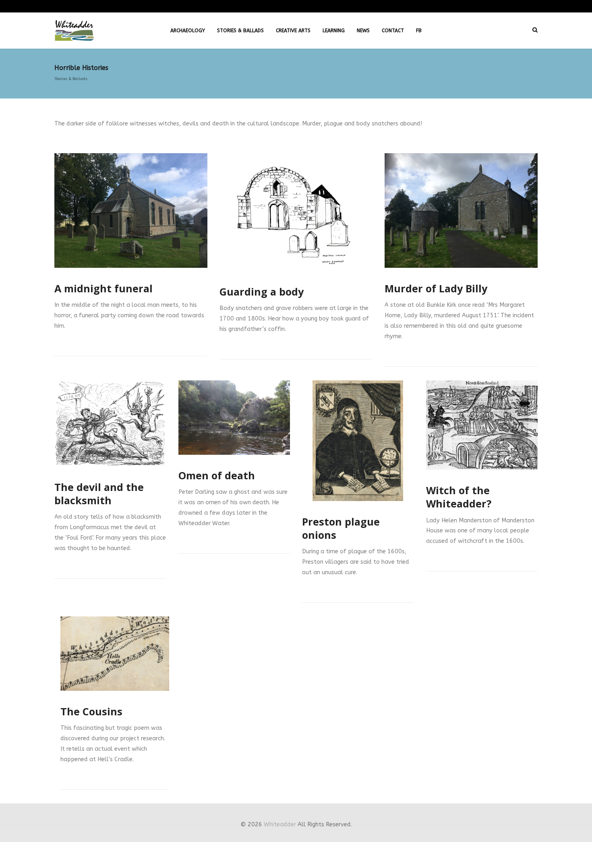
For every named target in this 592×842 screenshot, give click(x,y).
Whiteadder (280, 824)
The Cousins (91, 711)
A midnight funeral (103, 288)
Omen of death (216, 475)
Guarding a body (261, 291)
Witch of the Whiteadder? (458, 496)
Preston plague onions (341, 528)
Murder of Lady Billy (436, 288)
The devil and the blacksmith (99, 493)
